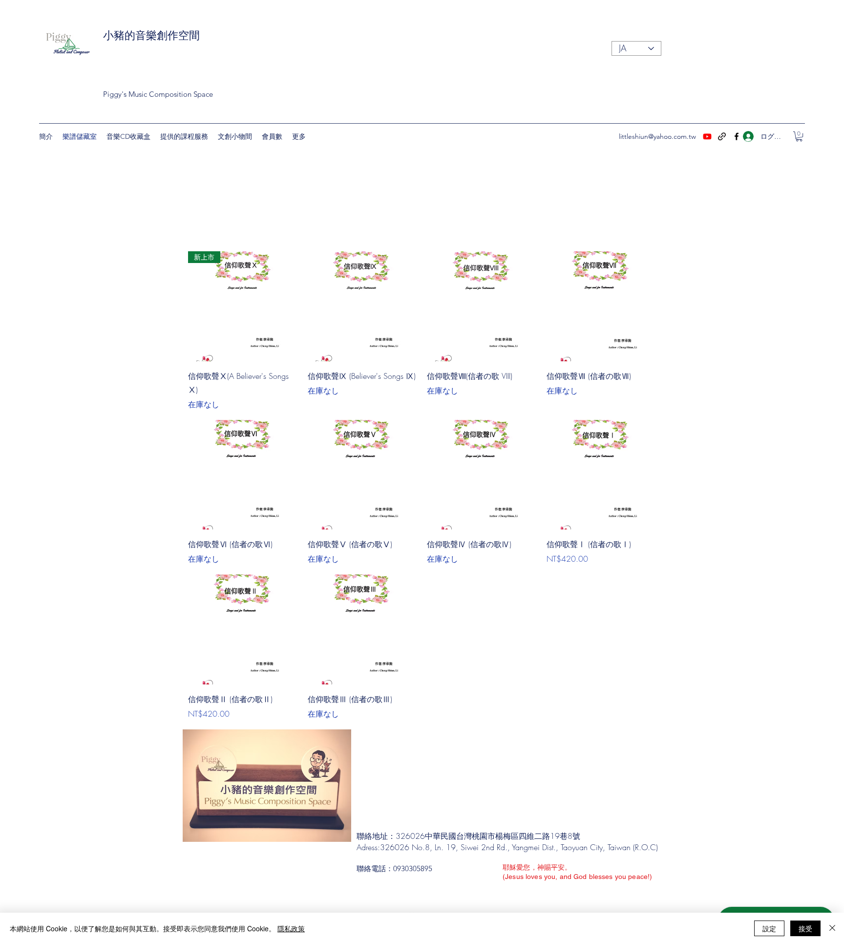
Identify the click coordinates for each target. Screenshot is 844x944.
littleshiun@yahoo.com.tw (657, 136)
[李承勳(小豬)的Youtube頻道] (707, 136)
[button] (799, 136)
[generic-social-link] (722, 136)
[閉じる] (832, 928)
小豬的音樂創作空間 (151, 35)
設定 (769, 928)
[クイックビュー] (363, 306)
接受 (805, 928)
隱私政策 (291, 928)
